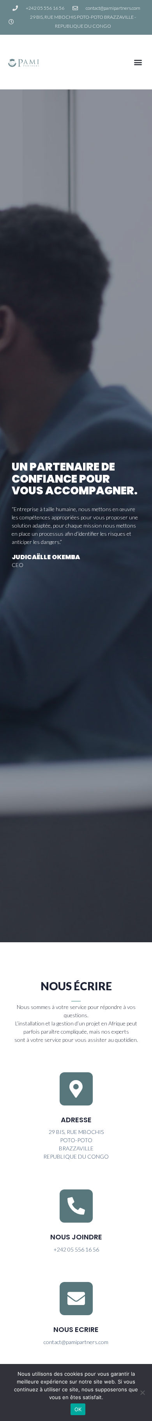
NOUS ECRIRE (76, 1329)
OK (78, 1409)
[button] (137, 62)
